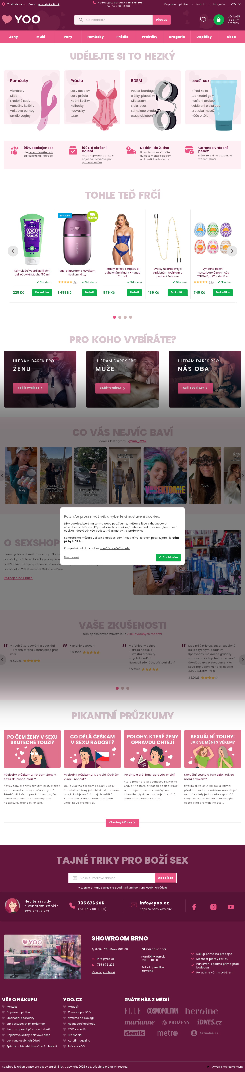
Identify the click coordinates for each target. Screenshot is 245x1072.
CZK (234, 4)
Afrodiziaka (199, 91)
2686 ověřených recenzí (144, 634)
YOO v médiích (78, 1029)
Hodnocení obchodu (81, 1023)
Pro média (75, 1035)
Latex (74, 115)
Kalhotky (77, 106)
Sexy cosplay (80, 91)
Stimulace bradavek (146, 111)
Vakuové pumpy (22, 111)
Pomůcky (19, 80)
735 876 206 (91, 903)
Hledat (161, 19)
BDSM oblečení (142, 115)
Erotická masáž (203, 111)
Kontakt (201, 4)
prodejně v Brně (49, 4)
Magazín (219, 4)
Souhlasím (170, 557)
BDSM (136, 80)
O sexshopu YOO (79, 1012)
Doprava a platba (176, 4)
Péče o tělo (199, 115)
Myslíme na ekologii (81, 1018)
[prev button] (13, 251)
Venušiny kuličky (22, 106)
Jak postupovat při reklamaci (26, 1023)
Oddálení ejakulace (205, 106)
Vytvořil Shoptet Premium (227, 1067)
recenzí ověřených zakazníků (38, 154)
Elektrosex (139, 106)
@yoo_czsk (137, 441)
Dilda (13, 96)
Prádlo (76, 80)
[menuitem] (13, 36)
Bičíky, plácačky (143, 96)
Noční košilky (80, 101)
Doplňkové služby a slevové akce (28, 1035)
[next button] (232, 251)
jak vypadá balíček (96, 160)
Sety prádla (79, 96)
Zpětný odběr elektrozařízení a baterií (32, 1046)
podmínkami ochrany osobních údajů (142, 887)
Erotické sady (20, 101)
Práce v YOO (76, 1046)
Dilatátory (138, 101)
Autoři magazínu (79, 1040)
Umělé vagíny (20, 115)
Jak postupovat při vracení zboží (28, 1029)
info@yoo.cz (154, 903)
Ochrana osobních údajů (23, 1040)
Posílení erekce (203, 101)
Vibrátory (17, 91)
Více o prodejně (103, 972)
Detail (89, 292)
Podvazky (77, 111)
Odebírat (165, 878)
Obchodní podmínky (20, 1018)
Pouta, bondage (143, 91)
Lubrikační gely (202, 96)
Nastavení (71, 557)
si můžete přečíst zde (115, 548)
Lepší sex (200, 80)
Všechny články (120, 823)
